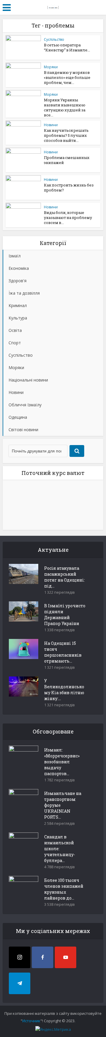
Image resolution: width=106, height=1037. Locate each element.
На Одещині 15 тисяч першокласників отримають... (63, 652)
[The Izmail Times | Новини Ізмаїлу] (53, 6)
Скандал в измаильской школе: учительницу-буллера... (59, 848)
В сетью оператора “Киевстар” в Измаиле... (67, 47)
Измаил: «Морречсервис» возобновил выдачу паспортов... (62, 761)
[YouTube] (65, 957)
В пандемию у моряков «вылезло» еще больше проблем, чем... (67, 77)
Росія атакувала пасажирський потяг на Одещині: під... (64, 577)
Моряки (51, 66)
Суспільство (54, 39)
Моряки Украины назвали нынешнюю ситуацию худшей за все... (64, 107)
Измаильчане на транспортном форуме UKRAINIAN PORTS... (62, 805)
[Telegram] (19, 983)
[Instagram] (19, 957)
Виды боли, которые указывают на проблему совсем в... (68, 217)
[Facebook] (42, 957)
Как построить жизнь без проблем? (69, 187)
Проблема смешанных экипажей (67, 160)
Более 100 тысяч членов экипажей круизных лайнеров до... (63, 889)
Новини (51, 124)
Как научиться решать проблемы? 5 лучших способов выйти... (66, 135)
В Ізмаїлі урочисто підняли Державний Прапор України (64, 614)
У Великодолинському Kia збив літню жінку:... (64, 689)
